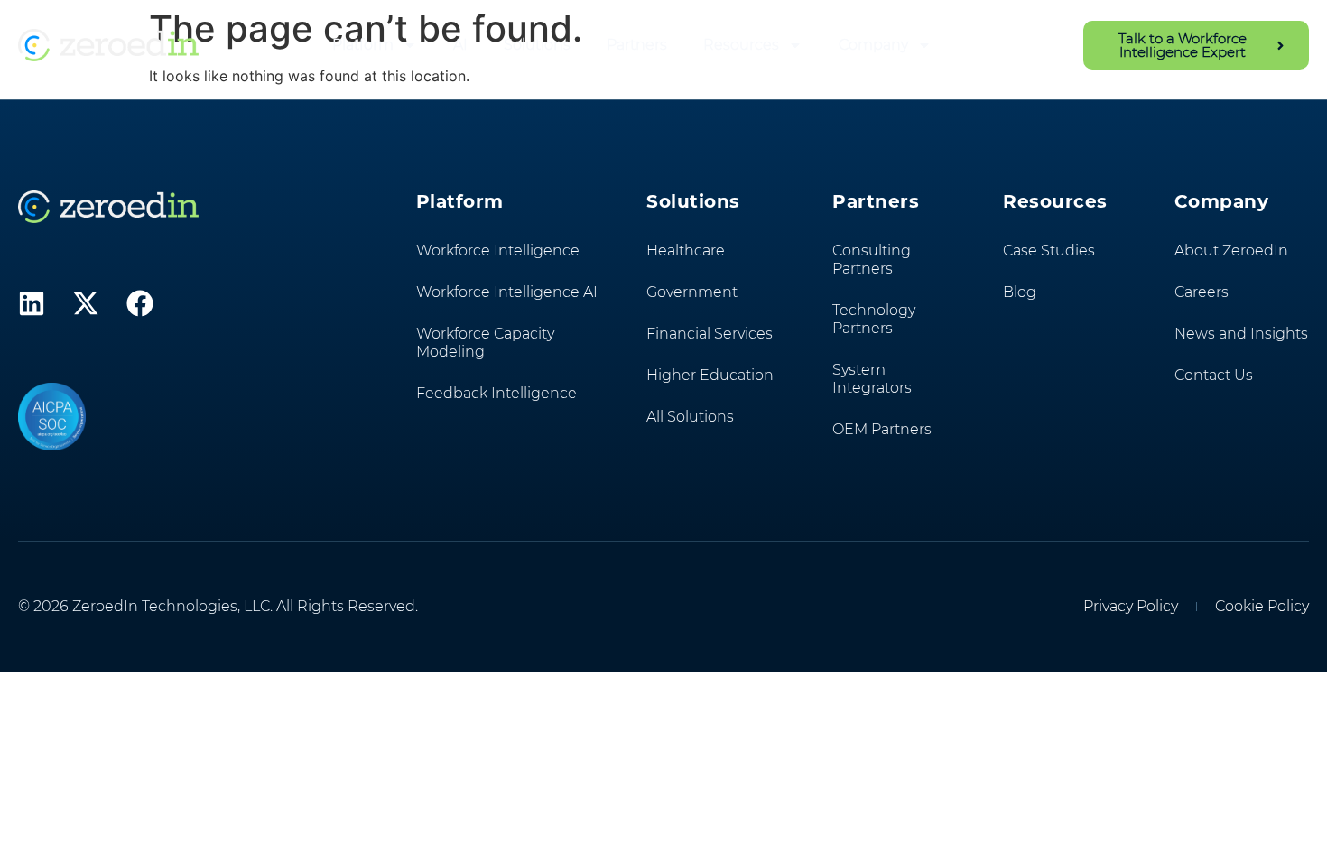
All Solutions (690, 416)
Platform (363, 44)
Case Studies (1049, 250)
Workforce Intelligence (498, 250)
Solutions (537, 44)
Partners (637, 44)
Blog (1019, 292)
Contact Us (1213, 375)
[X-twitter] (85, 303)
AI (460, 44)
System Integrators (872, 378)
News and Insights (1241, 333)
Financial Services (709, 333)
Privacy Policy (1130, 606)
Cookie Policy (1262, 606)
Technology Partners (873, 319)
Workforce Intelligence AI (507, 292)
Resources (741, 44)
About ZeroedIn (1231, 250)
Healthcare (685, 250)
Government (692, 292)
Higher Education (710, 375)
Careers (1201, 292)
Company (873, 44)
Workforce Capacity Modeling (485, 342)
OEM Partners (882, 429)
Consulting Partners (871, 259)
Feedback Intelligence (496, 393)
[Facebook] (139, 303)
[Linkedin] (31, 303)
